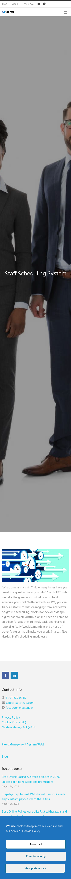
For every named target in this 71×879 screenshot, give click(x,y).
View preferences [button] (35, 868)
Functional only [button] (36, 856)
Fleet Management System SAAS (23, 744)
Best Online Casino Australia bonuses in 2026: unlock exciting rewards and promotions (31, 779)
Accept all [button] (36, 844)
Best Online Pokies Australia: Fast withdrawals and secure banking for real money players (34, 814)
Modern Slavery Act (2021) (19, 727)
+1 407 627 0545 (15, 698)
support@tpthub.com (19, 702)
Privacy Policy (11, 717)
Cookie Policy (31, 831)
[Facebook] (5, 675)
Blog (5, 756)
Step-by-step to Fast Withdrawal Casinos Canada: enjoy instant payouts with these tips (34, 797)
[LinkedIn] (14, 675)
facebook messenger (19, 707)
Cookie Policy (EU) (14, 722)
